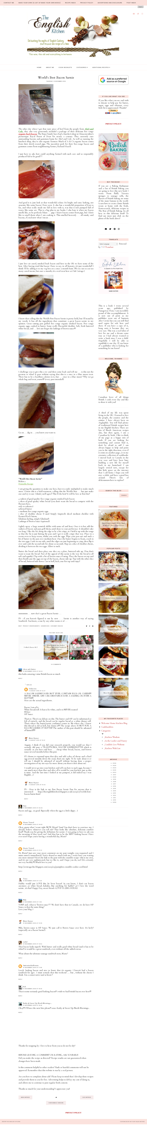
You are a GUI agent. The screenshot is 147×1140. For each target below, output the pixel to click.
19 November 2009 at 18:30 (32, 988)
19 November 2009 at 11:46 (32, 902)
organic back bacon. (27, 134)
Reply (20, 678)
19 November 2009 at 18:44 (32, 1005)
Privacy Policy (86, 3)
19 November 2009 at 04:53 (32, 824)
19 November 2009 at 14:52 (32, 944)
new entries (25, 1097)
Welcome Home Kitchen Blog (114, 723)
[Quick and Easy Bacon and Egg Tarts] (113, 675)
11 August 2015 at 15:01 (37, 740)
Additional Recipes (100, 67)
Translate (109, 247)
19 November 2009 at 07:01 (32, 850)
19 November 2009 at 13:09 (32, 923)
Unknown (32, 689)
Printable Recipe (25, 484)
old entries (87, 1097)
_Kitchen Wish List (112, 748)
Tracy (25, 879)
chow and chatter (29, 669)
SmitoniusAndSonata (30, 965)
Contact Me (9, 3)
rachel (25, 942)
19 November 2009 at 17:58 (32, 967)
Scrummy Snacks (57, 626)
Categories (81, 67)
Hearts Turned (28, 822)
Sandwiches (45, 626)
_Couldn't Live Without (114, 744)
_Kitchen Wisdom (112, 737)
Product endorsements (31, 626)
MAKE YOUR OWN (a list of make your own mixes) (40, 3)
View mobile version (56, 1103)
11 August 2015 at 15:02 (37, 784)
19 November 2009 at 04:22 (33, 671)
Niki (24, 900)
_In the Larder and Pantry (115, 741)
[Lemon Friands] (113, 644)
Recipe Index (70, 3)
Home (39, 67)
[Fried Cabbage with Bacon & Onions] (113, 580)
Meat (20, 626)
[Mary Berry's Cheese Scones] (113, 707)
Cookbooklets (107, 727)
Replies (29, 685)
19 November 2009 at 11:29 (32, 881)
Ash (24, 987)
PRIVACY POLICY (113, 124)
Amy (24, 806)
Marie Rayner (34, 738)
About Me (50, 67)
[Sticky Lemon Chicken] (113, 612)
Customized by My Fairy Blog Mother (132, 1121)
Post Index (131, 3)
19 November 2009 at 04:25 (33, 808)
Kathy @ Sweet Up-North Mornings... (37, 1003)
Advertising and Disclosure (110, 3)
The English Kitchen (13, 1121)
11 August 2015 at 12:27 (37, 691)
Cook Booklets (65, 67)
